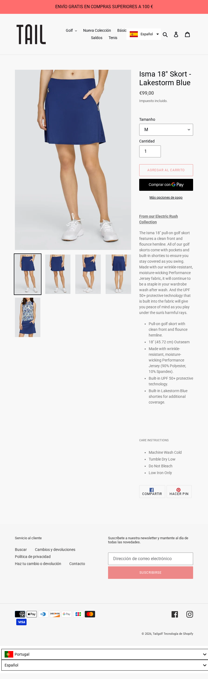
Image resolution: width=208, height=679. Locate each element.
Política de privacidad (33, 556)
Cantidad (147, 141)
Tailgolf (158, 634)
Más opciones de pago (166, 197)
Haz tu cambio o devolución (38, 563)
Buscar (21, 549)
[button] (143, 34)
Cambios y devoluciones (55, 549)
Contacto (77, 563)
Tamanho (147, 119)
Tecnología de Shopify (178, 634)
